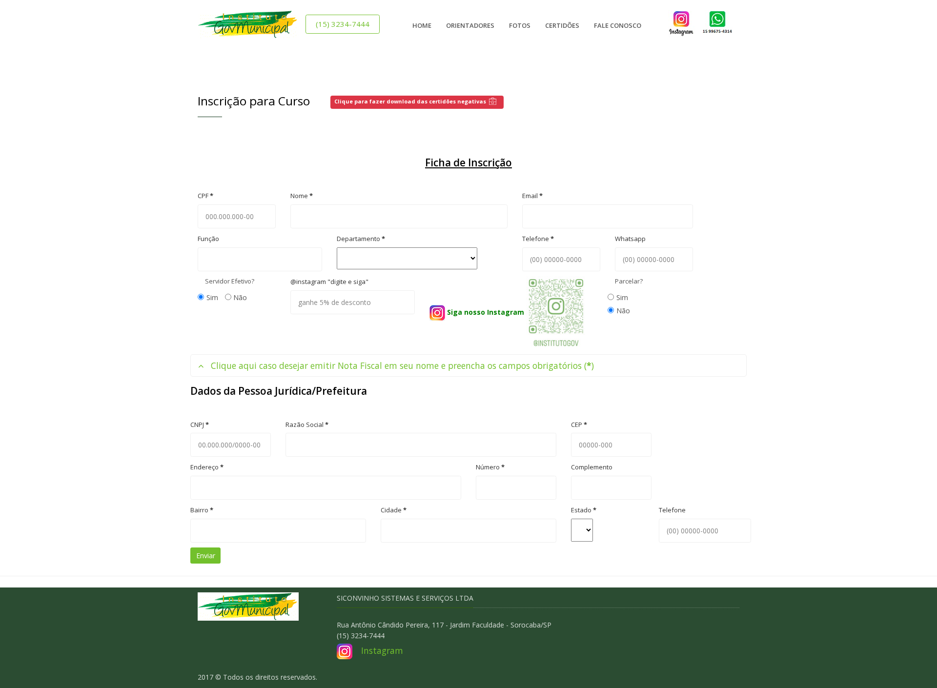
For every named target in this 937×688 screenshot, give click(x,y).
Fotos (519, 25)
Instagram (382, 650)
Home (421, 25)
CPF (205, 195)
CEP (579, 424)
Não (240, 297)
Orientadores (470, 25)
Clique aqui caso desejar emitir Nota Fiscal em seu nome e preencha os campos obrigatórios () (402, 365)
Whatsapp (630, 238)
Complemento (591, 467)
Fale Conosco (617, 25)
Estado (583, 510)
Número (490, 467)
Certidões (562, 25)
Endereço (207, 467)
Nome (301, 195)
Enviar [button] (205, 555)
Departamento (361, 238)
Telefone (538, 238)
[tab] (468, 365)
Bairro (201, 510)
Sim (212, 297)
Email (532, 195)
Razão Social (306, 424)
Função (208, 238)
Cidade (394, 510)
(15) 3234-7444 (342, 24)
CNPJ (199, 424)
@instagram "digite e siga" (329, 281)
